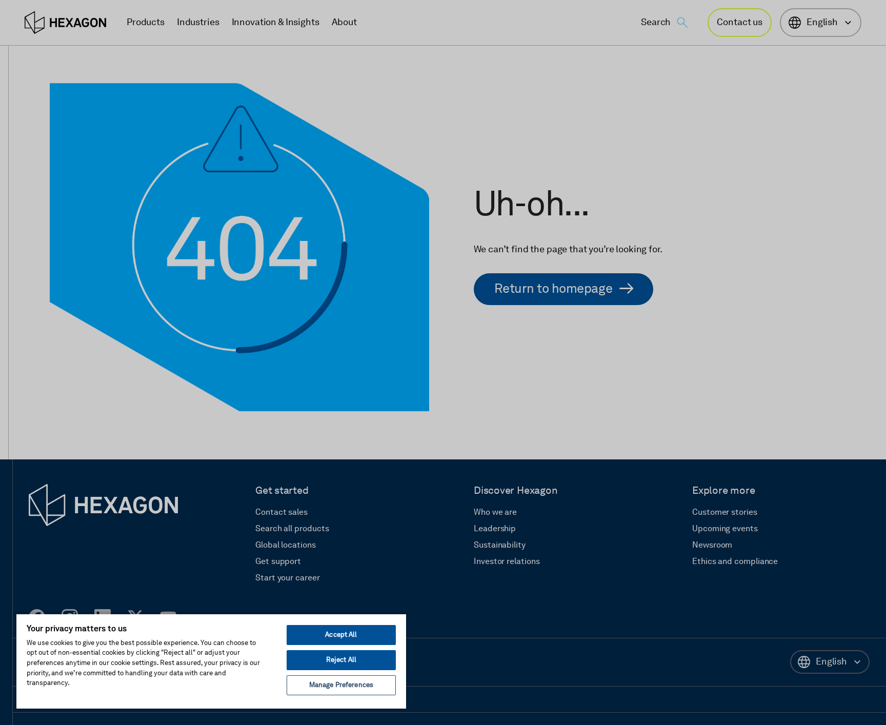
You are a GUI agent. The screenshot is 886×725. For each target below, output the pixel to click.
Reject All (341, 660)
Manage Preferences (341, 685)
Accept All (341, 635)
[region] (211, 661)
